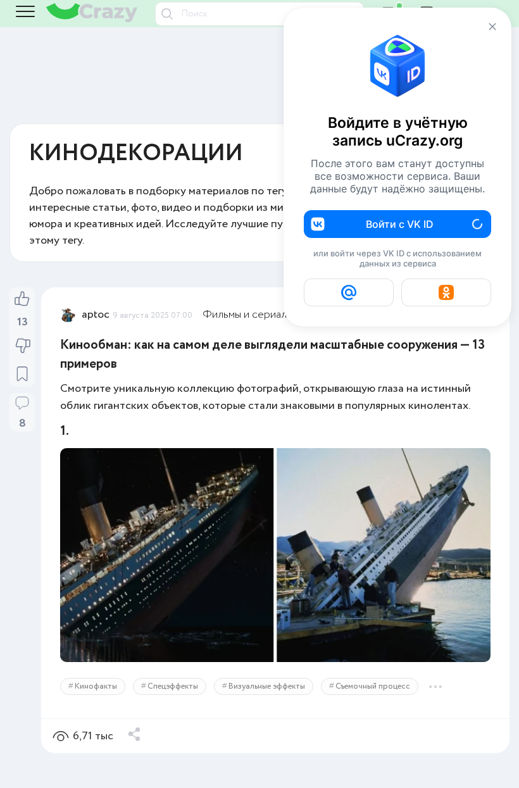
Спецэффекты (172, 686)
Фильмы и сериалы (248, 314)
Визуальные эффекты (266, 686)
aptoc (95, 314)
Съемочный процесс (372, 686)
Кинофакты (96, 686)
